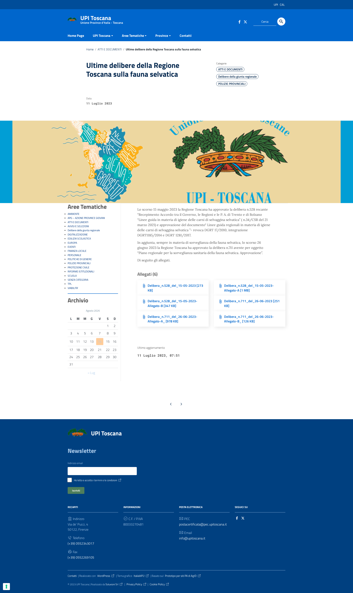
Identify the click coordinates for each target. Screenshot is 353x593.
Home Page (76, 35)
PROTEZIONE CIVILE (78, 267)
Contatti (186, 35)
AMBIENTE (73, 214)
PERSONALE (74, 255)
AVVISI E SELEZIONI (78, 226)
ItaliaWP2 (139, 576)
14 (99, 341)
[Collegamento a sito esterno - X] (243, 517)
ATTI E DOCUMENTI (110, 49)
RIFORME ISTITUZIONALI (81, 271)
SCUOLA (72, 276)
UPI (276, 4)
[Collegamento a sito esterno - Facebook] (239, 21)
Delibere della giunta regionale (237, 76)
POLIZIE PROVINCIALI (231, 83)
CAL (282, 4)
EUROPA (72, 243)
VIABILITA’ (73, 288)
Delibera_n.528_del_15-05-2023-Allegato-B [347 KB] (172, 303)
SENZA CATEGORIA (78, 280)
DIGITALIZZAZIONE (78, 234)
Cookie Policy (157, 584)
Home (90, 49)
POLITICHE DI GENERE (80, 259)
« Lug (91, 372)
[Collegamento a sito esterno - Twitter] (246, 21)
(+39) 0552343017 (81, 543)
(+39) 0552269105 (81, 557)
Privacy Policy (134, 584)
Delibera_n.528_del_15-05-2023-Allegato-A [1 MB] (249, 288)
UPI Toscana (101, 18)
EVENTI (72, 247)
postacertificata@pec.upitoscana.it (203, 524)
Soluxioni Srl (112, 584)
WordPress (103, 576)
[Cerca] (281, 21)
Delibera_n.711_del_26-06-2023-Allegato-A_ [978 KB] (172, 319)
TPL (70, 284)
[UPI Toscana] (72, 19)
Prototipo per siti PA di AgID (181, 576)
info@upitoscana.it (192, 538)
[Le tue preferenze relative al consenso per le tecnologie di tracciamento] (6, 586)
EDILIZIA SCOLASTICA (79, 239)
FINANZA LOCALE (77, 251)
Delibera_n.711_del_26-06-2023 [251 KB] (252, 303)
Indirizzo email (75, 463)
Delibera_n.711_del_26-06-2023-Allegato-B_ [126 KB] (249, 319)
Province (161, 35)
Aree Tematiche (133, 35)
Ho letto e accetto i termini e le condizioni (95, 480)
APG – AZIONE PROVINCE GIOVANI (86, 218)
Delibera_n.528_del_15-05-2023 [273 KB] (175, 288)
